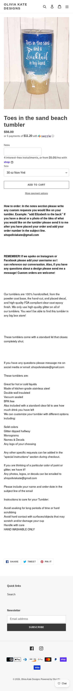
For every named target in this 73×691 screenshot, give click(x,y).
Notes (7, 145)
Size (6, 166)
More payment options (36, 193)
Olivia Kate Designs (15, 6)
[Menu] (67, 6)
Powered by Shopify (50, 679)
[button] (29, 136)
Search (11, 594)
